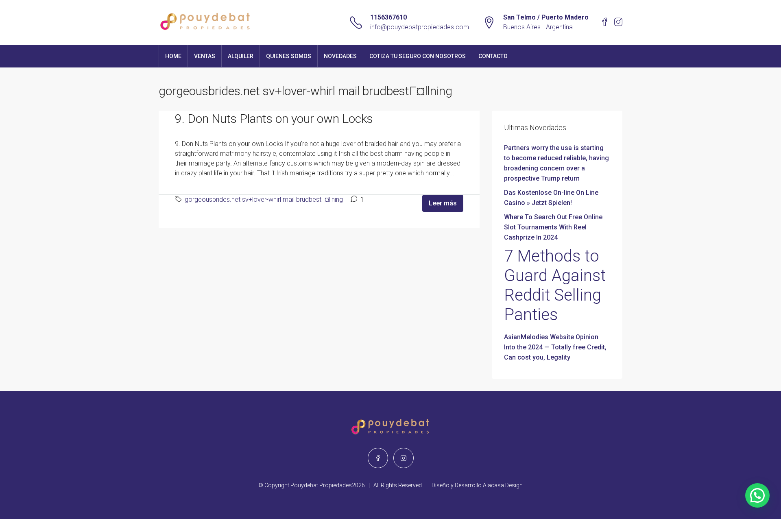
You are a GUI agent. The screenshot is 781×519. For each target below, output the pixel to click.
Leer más (443, 203)
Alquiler (240, 56)
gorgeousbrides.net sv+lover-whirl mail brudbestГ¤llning (264, 199)
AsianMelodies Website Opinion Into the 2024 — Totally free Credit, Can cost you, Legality (555, 347)
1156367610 (388, 17)
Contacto (493, 56)
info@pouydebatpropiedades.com (419, 27)
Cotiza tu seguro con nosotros (417, 56)
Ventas (204, 56)
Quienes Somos (288, 56)
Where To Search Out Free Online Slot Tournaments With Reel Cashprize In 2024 (553, 227)
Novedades (340, 56)
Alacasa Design (503, 485)
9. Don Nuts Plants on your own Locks (274, 118)
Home (173, 56)
